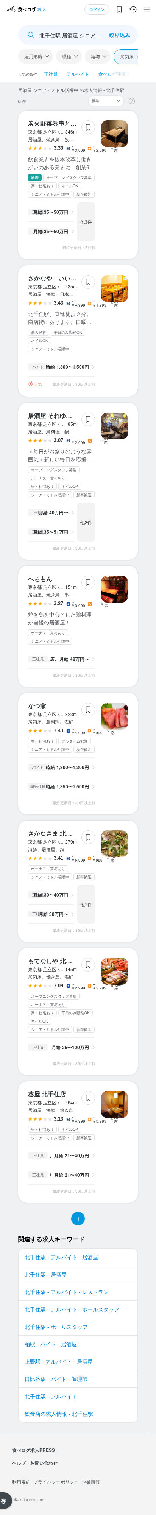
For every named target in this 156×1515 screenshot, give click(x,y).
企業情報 (91, 1481)
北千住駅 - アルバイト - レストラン (67, 1291)
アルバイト (78, 73)
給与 (95, 56)
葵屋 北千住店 (47, 1094)
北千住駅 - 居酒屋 (46, 1274)
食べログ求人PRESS (33, 1449)
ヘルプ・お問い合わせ (35, 1462)
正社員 (51, 73)
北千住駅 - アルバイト (51, 1396)
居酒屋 (127, 56)
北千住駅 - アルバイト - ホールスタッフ (72, 1309)
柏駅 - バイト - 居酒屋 (51, 1344)
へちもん (40, 578)
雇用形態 (33, 56)
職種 (66, 56)
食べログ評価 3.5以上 (120, 73)
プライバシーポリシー (56, 1481)
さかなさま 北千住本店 (59, 833)
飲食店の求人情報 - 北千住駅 (59, 1413)
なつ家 (37, 705)
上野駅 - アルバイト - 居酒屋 (59, 1361)
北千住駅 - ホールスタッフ (56, 1326)
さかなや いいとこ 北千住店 (68, 278)
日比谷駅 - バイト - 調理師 (56, 1379)
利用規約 (21, 1481)
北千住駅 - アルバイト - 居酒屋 (61, 1257)
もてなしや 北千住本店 (59, 960)
